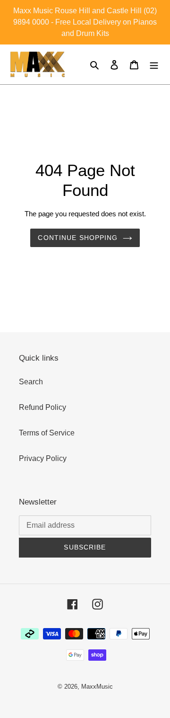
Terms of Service (47, 433)
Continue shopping (78, 237)
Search (31, 382)
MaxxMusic (97, 686)
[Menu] (154, 64)
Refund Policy (42, 407)
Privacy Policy (43, 458)
